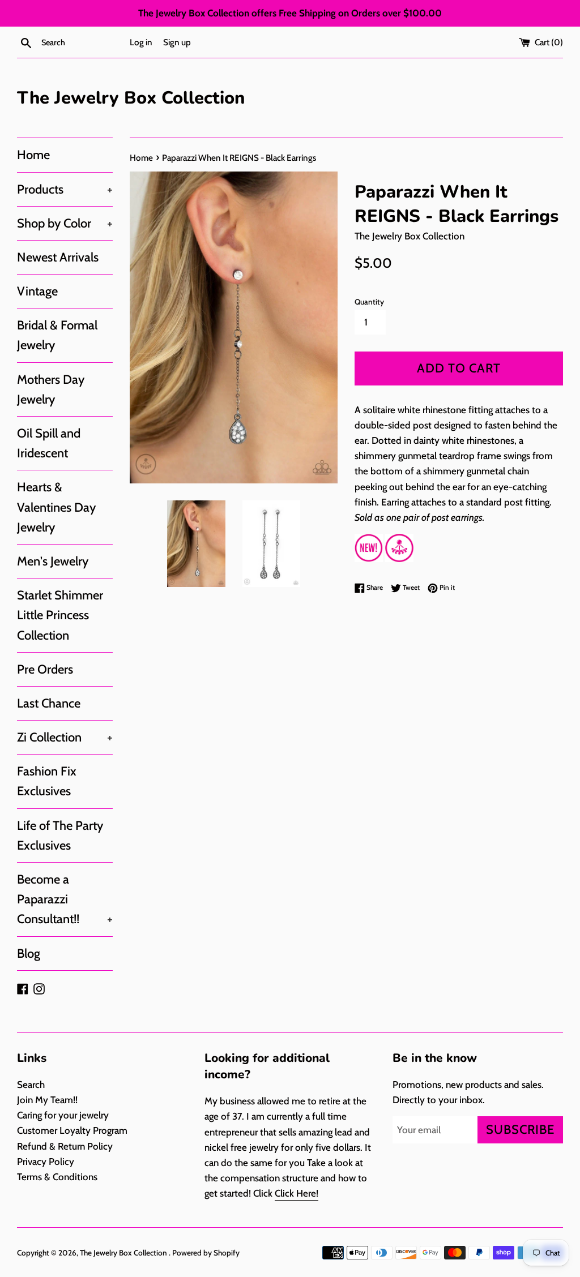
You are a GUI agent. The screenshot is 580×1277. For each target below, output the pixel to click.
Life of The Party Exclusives (60, 835)
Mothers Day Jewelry (50, 389)
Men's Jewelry (52, 561)
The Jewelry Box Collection (131, 98)
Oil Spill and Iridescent (48, 443)
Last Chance (48, 703)
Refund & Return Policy (65, 1146)
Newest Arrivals (58, 257)
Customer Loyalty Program (72, 1130)
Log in (141, 42)
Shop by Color (65, 223)
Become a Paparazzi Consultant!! (65, 899)
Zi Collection (65, 737)
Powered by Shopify (206, 1252)
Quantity (369, 301)
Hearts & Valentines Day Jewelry (56, 506)
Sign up (177, 42)
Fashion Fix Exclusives (46, 781)
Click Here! (296, 1193)
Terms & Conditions (57, 1176)
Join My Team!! (47, 1099)
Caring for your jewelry (63, 1115)
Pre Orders (45, 669)
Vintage (37, 291)
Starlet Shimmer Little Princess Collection (60, 615)
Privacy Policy (45, 1161)
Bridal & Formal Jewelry (57, 335)
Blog (28, 953)
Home (33, 154)
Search (31, 1084)
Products (65, 189)
